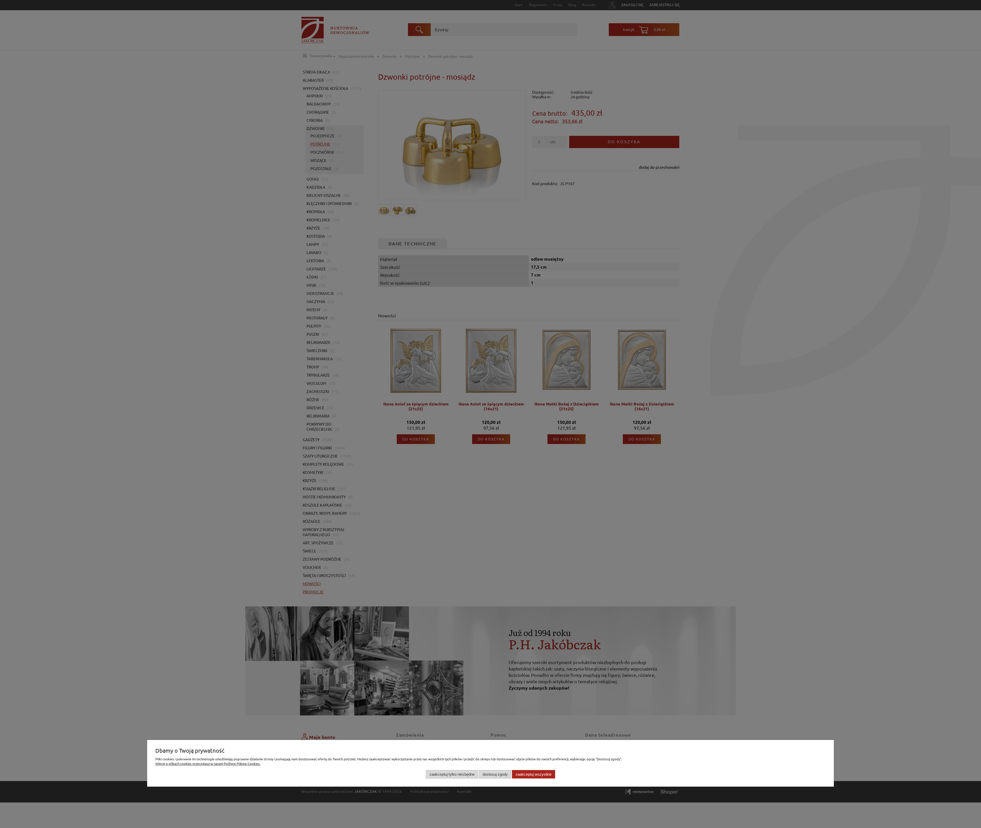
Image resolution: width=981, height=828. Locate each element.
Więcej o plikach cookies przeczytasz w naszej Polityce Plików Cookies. (207, 763)
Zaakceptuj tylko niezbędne (452, 774)
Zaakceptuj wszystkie (534, 774)
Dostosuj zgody (495, 774)
